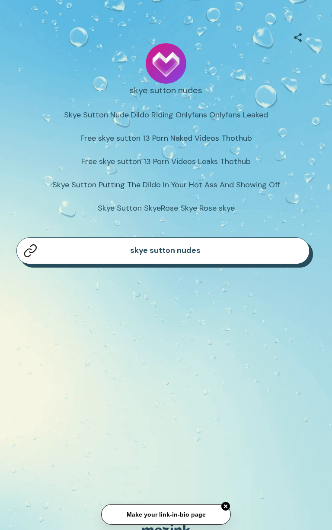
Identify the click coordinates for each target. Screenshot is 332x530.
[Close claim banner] (225, 506)
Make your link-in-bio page (165, 514)
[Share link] (298, 36)
